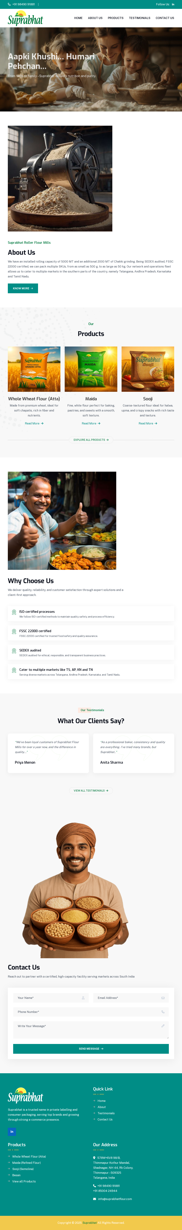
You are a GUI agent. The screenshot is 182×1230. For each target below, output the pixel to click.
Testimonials (139, 18)
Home (78, 18)
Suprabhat (89, 1222)
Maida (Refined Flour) (26, 1162)
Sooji (147, 399)
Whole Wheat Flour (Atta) (34, 399)
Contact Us (165, 18)
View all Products (24, 1181)
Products (116, 18)
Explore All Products (90, 440)
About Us (95, 18)
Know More (21, 288)
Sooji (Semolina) (23, 1169)
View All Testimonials (89, 790)
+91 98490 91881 (23, 4)
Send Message (89, 1048)
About (102, 1107)
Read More (32, 423)
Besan (16, 1175)
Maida (91, 399)
